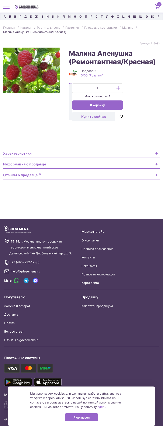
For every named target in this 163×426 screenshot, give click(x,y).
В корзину (97, 105)
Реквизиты (89, 266)
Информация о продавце (24, 164)
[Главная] (28, 6)
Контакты (88, 257)
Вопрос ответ (14, 331)
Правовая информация (98, 274)
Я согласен (81, 417)
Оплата (9, 323)
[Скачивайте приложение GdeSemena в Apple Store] (48, 382)
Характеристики (17, 153)
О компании (90, 240)
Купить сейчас (93, 116)
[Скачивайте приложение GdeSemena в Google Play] (18, 382)
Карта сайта (90, 283)
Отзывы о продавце (22, 174)
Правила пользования (97, 249)
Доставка (11, 314)
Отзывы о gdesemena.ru (21, 340)
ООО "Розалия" (92, 75)
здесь (102, 407)
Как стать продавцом (97, 306)
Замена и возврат (17, 306)
